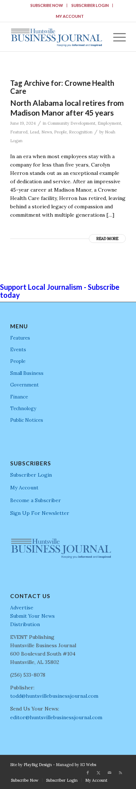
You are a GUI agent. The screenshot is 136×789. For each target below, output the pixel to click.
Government (24, 385)
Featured (19, 132)
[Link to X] (98, 772)
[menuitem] (47, 5)
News (46, 132)
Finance (19, 397)
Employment (109, 123)
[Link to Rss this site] (120, 772)
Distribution (25, 624)
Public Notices (26, 420)
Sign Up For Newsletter (39, 513)
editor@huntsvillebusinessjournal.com (56, 717)
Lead (34, 132)
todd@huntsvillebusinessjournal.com (54, 696)
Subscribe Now (46, 5)
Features (20, 338)
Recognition (80, 132)
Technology (23, 408)
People (60, 132)
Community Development (71, 123)
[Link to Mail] (109, 772)
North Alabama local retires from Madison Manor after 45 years (67, 107)
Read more (107, 238)
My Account (70, 16)
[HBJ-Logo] (56, 36)
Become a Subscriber (35, 500)
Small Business (27, 373)
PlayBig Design (38, 764)
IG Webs (88, 764)
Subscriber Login (90, 5)
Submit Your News (32, 616)
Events (18, 350)
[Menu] (116, 36)
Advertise (21, 607)
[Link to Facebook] (87, 772)
